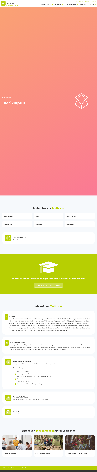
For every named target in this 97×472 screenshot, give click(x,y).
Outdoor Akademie (70, 4)
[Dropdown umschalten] (52, 4)
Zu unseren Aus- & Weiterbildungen (49, 285)
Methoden (14, 468)
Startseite (6, 468)
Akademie (58, 4)
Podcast (81, 1)
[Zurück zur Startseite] (9, 3)
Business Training (46, 4)
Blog (75, 1)
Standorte (93, 1)
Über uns (83, 4)
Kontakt (87, 1)
